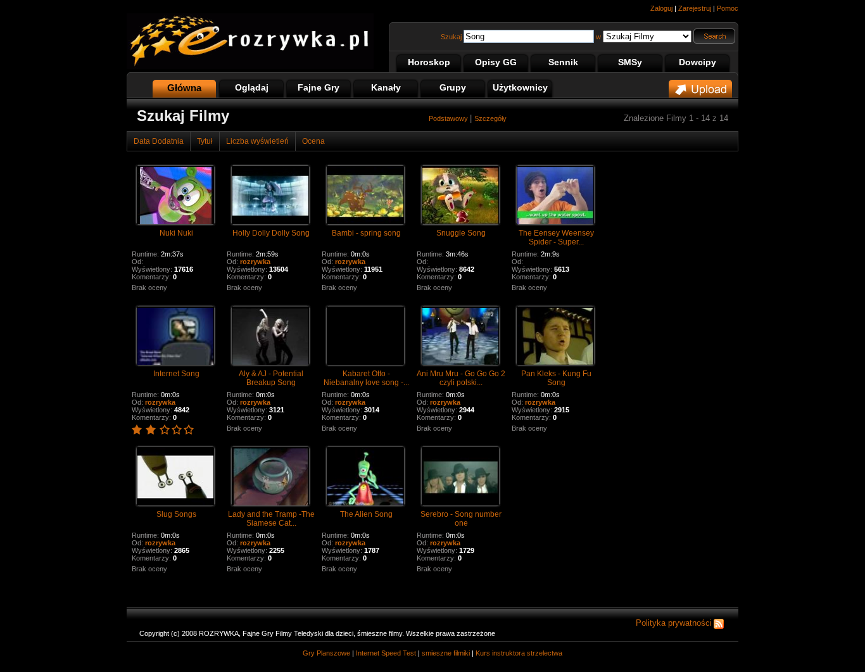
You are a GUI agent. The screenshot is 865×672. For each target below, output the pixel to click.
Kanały (386, 87)
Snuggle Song (461, 233)
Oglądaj (251, 87)
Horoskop (429, 62)
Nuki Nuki (176, 233)
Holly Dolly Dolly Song (271, 233)
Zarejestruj (694, 8)
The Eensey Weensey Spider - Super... (556, 237)
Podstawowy (449, 118)
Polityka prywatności (674, 623)
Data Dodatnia (159, 141)
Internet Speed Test (386, 653)
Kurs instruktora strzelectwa (519, 653)
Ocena (313, 141)
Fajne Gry (318, 87)
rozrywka (255, 261)
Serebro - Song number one (461, 519)
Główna (184, 87)
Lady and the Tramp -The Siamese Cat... (271, 519)
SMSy (630, 62)
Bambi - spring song (366, 233)
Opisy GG (496, 62)
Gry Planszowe (326, 653)
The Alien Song (366, 514)
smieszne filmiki (446, 653)
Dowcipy (697, 62)
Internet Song (176, 373)
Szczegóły (490, 118)
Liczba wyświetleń (257, 141)
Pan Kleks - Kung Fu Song (556, 378)
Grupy (452, 87)
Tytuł (205, 141)
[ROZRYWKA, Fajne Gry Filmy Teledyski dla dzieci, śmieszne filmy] (250, 66)
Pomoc (727, 8)
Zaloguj (661, 8)
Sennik (563, 62)
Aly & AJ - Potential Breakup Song (271, 378)
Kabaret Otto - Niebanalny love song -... (366, 378)
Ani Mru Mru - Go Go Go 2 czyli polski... (461, 378)
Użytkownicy (520, 87)
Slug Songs (176, 514)
